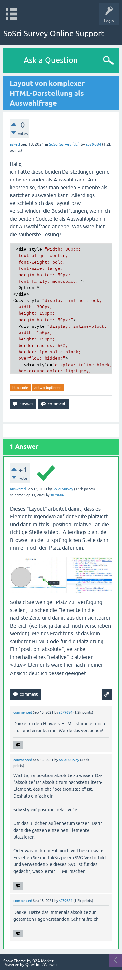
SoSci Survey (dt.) (64, 144)
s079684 (93, 144)
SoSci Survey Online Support (53, 33)
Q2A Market (43, 961)
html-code (20, 388)
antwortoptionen (47, 388)
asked (15, 144)
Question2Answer (41, 965)
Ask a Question (51, 60)
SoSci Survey (63, 489)
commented (22, 712)
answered (18, 489)
